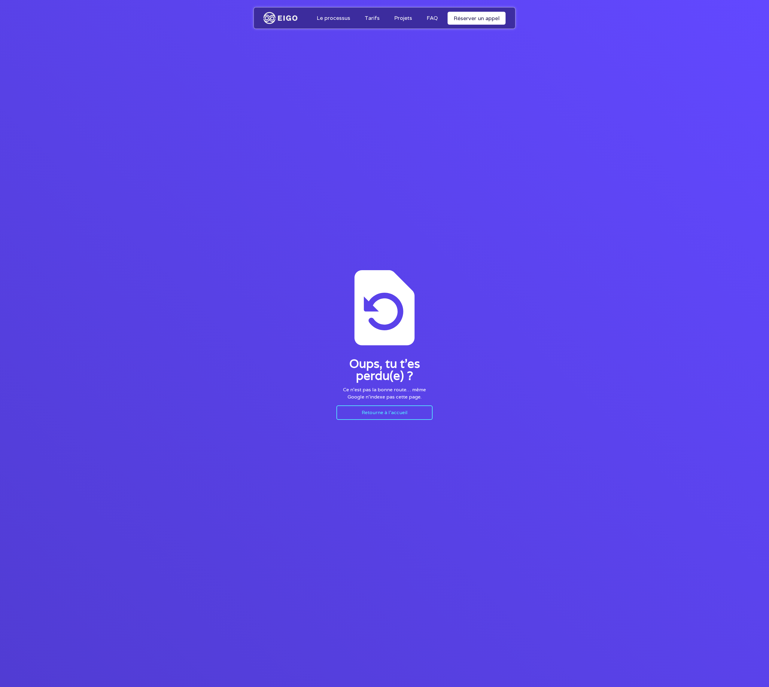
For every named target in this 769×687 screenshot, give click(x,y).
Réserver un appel (477, 18)
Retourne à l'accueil (385, 412)
